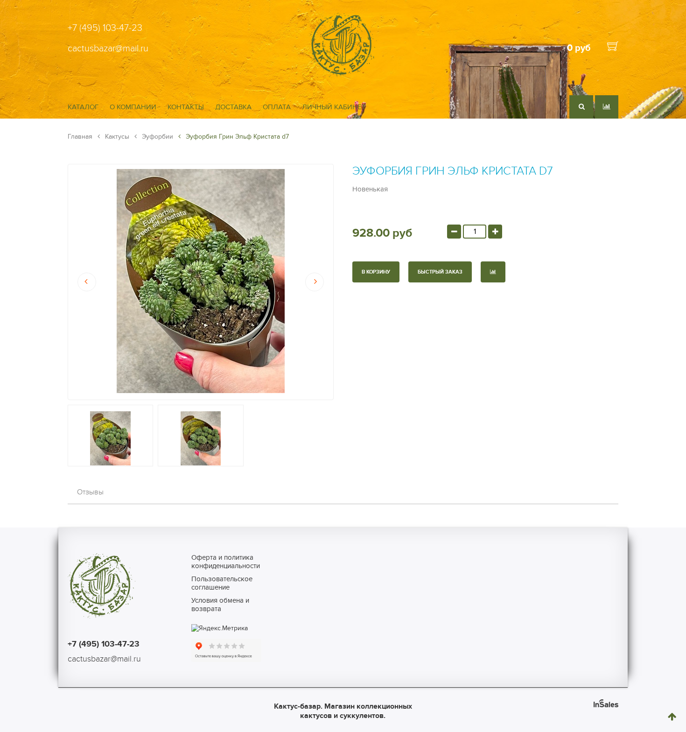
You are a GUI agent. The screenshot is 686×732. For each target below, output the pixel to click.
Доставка (233, 107)
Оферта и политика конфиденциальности (225, 561)
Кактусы (116, 137)
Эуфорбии (156, 137)
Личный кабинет (334, 107)
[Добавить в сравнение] (493, 271)
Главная (80, 137)
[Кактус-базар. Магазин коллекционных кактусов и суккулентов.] (343, 76)
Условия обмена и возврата (220, 604)
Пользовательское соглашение (221, 583)
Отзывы (90, 492)
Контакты (186, 107)
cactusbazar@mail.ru (108, 48)
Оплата (277, 107)
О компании (133, 107)
